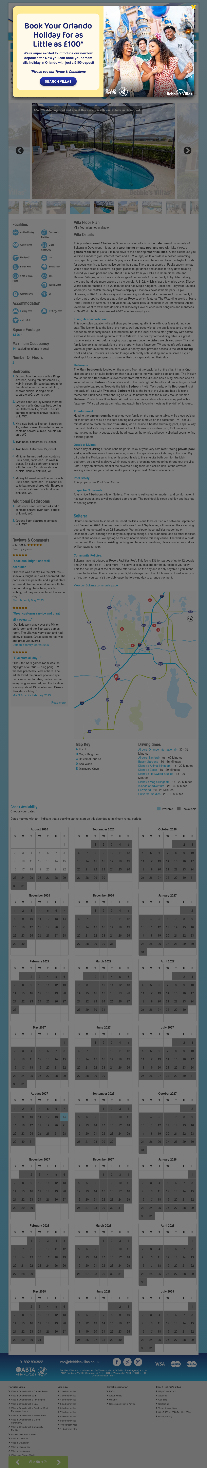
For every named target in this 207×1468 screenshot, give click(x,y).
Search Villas (58, 81)
